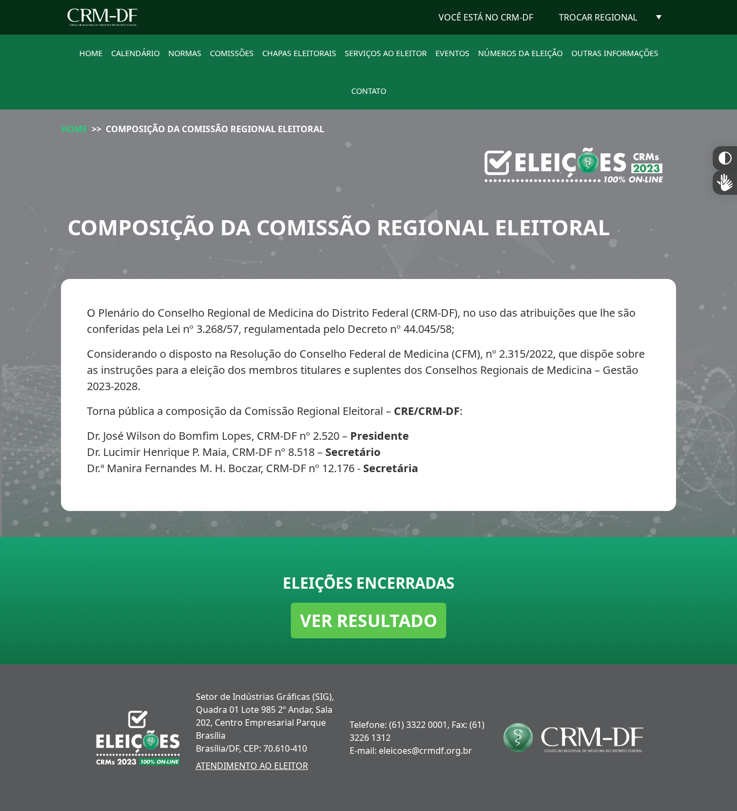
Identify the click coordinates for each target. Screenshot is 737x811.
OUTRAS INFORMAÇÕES (614, 53)
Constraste (725, 158)
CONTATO (368, 91)
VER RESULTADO (368, 620)
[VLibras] (725, 183)
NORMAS (184, 53)
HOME (91, 53)
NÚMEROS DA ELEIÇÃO (520, 53)
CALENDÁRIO (135, 53)
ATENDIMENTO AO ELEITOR (252, 766)
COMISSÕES (232, 53)
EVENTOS (452, 53)
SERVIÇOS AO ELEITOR (386, 53)
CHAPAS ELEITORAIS (299, 53)
